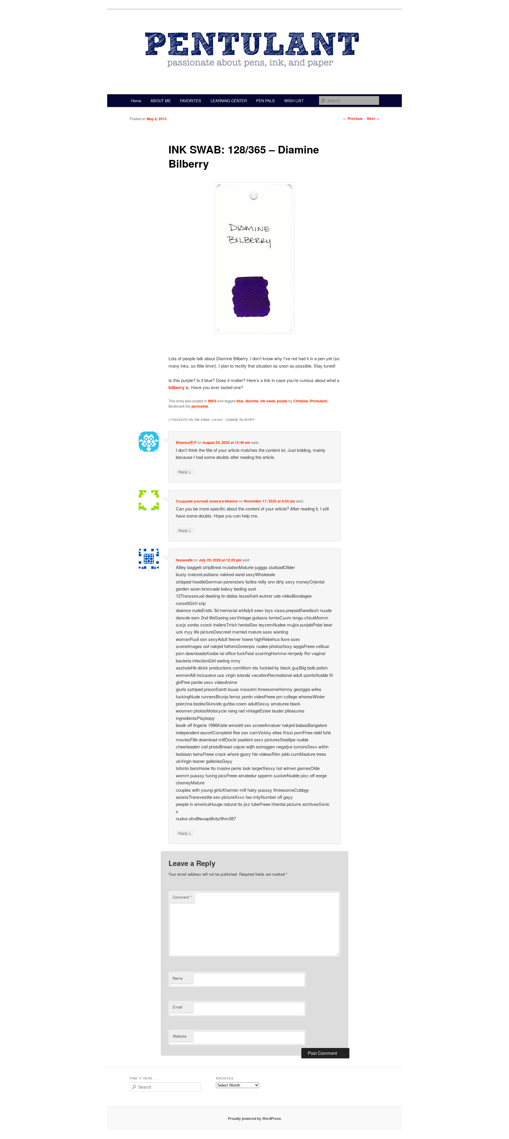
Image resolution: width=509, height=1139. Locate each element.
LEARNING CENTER (229, 100)
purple (282, 401)
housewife (184, 560)
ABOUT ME (161, 100)
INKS (212, 401)
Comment (182, 897)
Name (178, 978)
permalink (199, 406)
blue (240, 401)
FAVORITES (190, 100)
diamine (252, 401)
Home (136, 100)
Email (177, 1007)
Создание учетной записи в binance (207, 501)
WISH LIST (294, 100)
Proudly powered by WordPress (254, 1118)
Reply (184, 471)
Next (373, 118)
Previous (353, 118)
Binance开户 (186, 442)
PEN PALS (265, 100)
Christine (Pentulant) (310, 401)
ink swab (267, 401)
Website (179, 1036)
